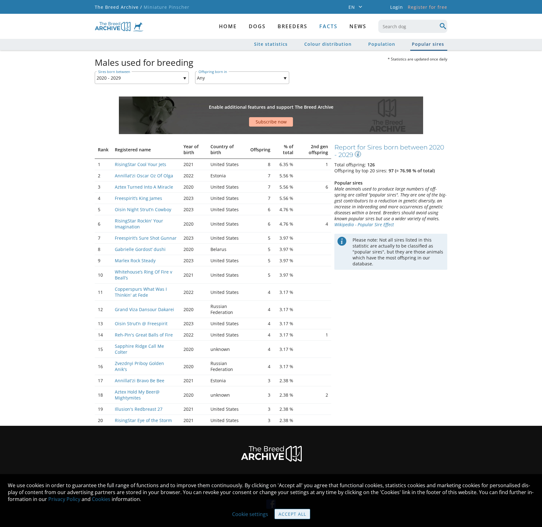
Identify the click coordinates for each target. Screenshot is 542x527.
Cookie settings (250, 514)
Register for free (427, 7)
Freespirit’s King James (138, 198)
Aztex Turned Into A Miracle (144, 187)
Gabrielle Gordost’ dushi (140, 249)
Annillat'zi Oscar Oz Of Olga (144, 176)
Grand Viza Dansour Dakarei (144, 309)
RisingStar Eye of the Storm (143, 420)
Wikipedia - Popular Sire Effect (364, 224)
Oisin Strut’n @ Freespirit (141, 323)
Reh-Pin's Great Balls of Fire (144, 335)
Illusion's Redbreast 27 (138, 409)
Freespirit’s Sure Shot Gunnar (146, 238)
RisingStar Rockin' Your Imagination (139, 224)
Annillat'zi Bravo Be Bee (139, 381)
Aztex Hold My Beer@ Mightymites (137, 395)
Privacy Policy (64, 499)
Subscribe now (271, 122)
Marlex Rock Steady (135, 261)
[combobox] (413, 26)
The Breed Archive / (118, 7)
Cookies (101, 499)
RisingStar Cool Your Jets (140, 164)
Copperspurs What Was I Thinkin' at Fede (141, 292)
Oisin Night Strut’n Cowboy (143, 209)
